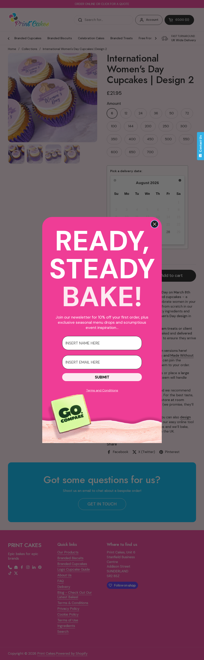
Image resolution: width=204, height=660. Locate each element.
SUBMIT (102, 377)
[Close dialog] (154, 224)
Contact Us (200, 144)
